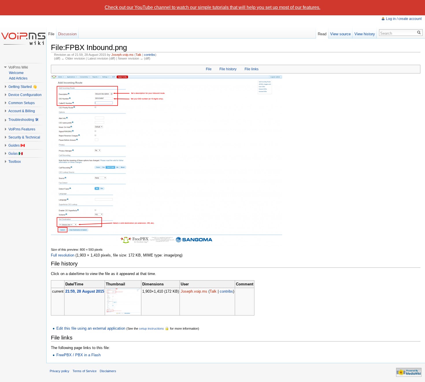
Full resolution (62, 255)
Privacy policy (59, 371)
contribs (149, 54)
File (209, 69)
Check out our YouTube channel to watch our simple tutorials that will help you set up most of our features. (212, 7)
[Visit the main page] (23, 38)
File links (251, 69)
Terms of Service (85, 371)
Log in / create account (404, 19)
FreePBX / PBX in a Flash (78, 355)
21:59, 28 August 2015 (84, 291)
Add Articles (18, 78)
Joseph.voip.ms (122, 54)
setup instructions (151, 328)
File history (227, 69)
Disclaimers (108, 371)
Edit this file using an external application (90, 328)
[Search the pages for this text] (419, 32)
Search (386, 33)
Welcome (16, 73)
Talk (138, 54)
